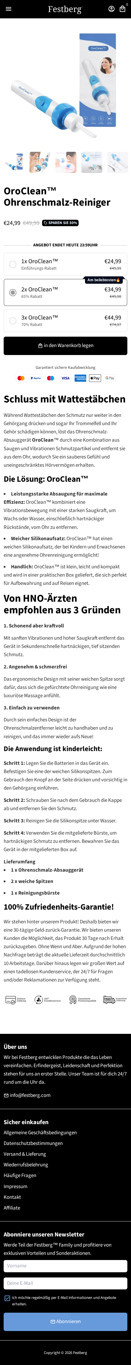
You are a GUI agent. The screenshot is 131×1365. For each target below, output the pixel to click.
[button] (65, 264)
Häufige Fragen (20, 1175)
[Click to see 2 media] (40, 162)
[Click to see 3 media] (65, 162)
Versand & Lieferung (25, 1154)
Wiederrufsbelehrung (26, 1165)
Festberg (80, 1353)
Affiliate (12, 1208)
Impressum (15, 1186)
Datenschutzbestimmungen (33, 1143)
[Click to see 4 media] (91, 162)
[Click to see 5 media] (117, 162)
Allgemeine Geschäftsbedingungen (40, 1132)
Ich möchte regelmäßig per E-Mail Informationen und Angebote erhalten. (64, 1301)
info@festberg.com (27, 1095)
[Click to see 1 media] (14, 162)
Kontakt (12, 1197)
